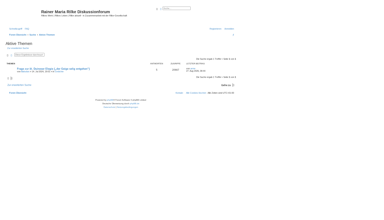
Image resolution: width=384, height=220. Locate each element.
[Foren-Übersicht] (24, 15)
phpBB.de (134, 103)
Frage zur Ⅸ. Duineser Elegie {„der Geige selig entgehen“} (53, 68)
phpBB (110, 100)
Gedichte (59, 71)
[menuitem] (26, 28)
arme (192, 68)
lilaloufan (25, 71)
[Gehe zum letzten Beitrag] (197, 68)
